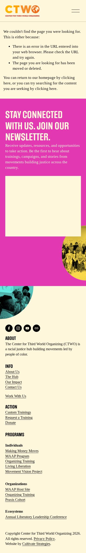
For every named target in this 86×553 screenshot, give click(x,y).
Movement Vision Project (23, 471)
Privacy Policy (44, 539)
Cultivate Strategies (36, 544)
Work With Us (15, 396)
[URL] (36, 328)
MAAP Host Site (17, 489)
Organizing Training (20, 461)
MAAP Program (17, 456)
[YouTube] (27, 328)
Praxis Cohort (15, 500)
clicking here (45, 88)
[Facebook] (9, 328)
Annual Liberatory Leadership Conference (36, 517)
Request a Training (19, 418)
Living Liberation (18, 466)
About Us (12, 372)
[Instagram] (18, 328)
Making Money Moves (22, 451)
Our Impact (13, 382)
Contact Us (13, 387)
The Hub (11, 377)
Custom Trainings (18, 412)
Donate (10, 423)
